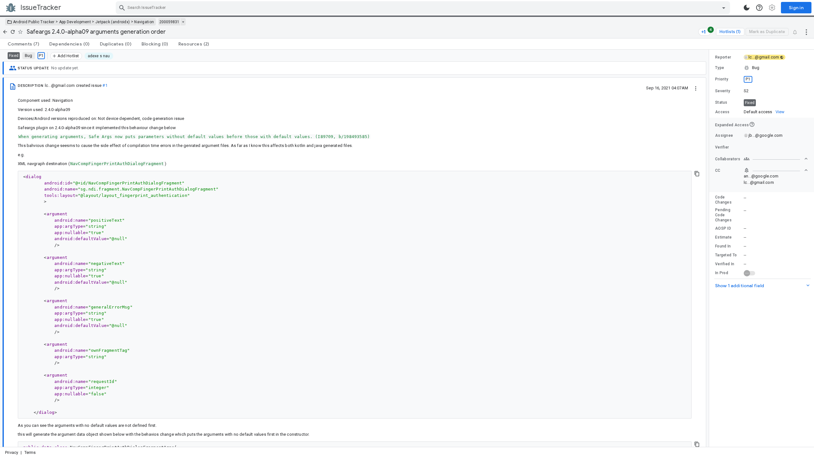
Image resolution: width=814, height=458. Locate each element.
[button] (761, 68)
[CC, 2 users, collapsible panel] (776, 170)
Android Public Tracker (34, 22)
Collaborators (727, 159)
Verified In (724, 264)
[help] (759, 7)
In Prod (721, 273)
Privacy (11, 452)
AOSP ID (723, 228)
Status (721, 102)
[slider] (710, 248)
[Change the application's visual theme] (746, 7)
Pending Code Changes (723, 215)
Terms (30, 452)
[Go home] (5, 32)
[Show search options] (724, 7)
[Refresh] (13, 32)
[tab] (23, 43)
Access (722, 112)
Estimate (723, 237)
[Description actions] (696, 88)
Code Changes (723, 200)
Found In (723, 246)
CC (718, 170)
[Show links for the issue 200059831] (183, 21)
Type (719, 68)
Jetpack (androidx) (112, 22)
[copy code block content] (697, 173)
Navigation (144, 22)
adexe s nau (99, 56)
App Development (75, 22)
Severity (722, 91)
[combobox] (424, 7)
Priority (721, 79)
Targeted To (726, 255)
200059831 (169, 22)
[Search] (122, 7)
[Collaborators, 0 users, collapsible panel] (776, 159)
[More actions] (806, 32)
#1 (104, 85)
